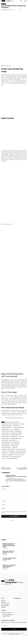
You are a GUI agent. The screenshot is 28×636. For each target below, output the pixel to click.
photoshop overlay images (20, 449)
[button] (21, 1)
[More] (18, 12)
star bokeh (4, 458)
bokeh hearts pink (16, 425)
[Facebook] (6, 12)
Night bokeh (15, 447)
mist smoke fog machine (6, 447)
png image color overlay (20, 451)
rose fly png (4, 454)
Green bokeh (21, 436)
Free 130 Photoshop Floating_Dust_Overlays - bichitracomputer (16, 476)
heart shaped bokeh (5, 443)
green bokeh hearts (5, 438)
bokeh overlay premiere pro (7, 427)
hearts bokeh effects (15, 443)
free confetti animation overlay (15, 434)
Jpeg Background (12, 379)
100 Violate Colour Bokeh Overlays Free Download (6, 468)
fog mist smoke (5, 434)
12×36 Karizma (7, 83)
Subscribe (14, 629)
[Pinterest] (12, 12)
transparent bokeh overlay (12, 458)
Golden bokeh (11, 80)
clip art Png (7, 397)
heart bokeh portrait (16, 442)
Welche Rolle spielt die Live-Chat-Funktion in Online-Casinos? (9, 552)
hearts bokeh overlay (6, 445)
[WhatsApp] (15, 12)
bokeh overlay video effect (19, 427)
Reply (7, 482)
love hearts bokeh (14, 445)
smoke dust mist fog (6, 456)
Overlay (3, 3)
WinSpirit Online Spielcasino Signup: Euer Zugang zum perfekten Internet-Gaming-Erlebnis (9, 545)
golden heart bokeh (14, 436)
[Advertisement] (14, 50)
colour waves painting (15, 429)
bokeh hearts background (7, 425)
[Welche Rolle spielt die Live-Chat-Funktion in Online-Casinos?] (19, 552)
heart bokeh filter (5, 440)
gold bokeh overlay (5, 436)
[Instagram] (14, 591)
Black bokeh (7, 422)
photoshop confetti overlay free (8, 449)
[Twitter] (9, 12)
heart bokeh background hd (16, 438)
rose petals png (11, 454)
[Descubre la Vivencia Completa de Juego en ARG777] (19, 559)
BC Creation (5, 9)
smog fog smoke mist (19, 454)
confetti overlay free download (7, 431)
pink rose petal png (11, 451)
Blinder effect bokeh (15, 422)
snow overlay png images (16, 456)
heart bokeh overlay (13, 440)
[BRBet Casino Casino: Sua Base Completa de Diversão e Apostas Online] (19, 566)
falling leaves (24, 79)
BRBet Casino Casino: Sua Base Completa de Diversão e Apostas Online (9, 566)
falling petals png (18, 431)
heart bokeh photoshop (6, 442)
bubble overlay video (6, 429)
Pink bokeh (4, 451)
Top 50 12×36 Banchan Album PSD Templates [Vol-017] (21, 468)
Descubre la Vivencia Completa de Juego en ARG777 (9, 559)
